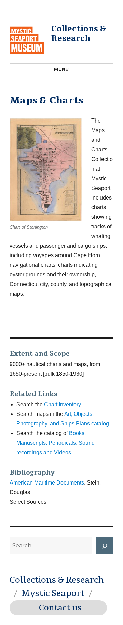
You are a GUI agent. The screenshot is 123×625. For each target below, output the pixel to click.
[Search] (104, 545)
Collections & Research (78, 33)
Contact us (60, 608)
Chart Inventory (62, 404)
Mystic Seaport (52, 593)
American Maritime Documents (47, 483)
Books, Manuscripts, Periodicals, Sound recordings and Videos (55, 442)
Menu (61, 69)
